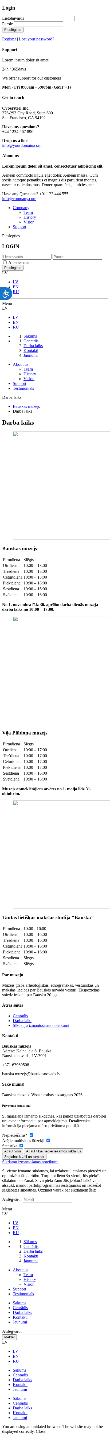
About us (20, 364)
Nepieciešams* (15, 1135)
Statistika (10, 1146)
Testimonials (23, 388)
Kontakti (20, 1317)
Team (28, 212)
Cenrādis (20, 1016)
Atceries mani (20, 262)
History (29, 217)
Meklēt (9, 1337)
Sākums (19, 1303)
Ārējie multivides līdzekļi (23, 1140)
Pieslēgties (12, 30)
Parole (7, 24)
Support (19, 227)
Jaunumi (20, 1322)
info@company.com (19, 198)
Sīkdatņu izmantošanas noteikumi (41, 1025)
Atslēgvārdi (12, 1199)
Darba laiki (22, 1020)
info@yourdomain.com (21, 145)
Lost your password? (36, 39)
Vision (28, 222)
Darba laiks (22, 1312)
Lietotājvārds (13, 18)
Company (21, 207)
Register (9, 39)
